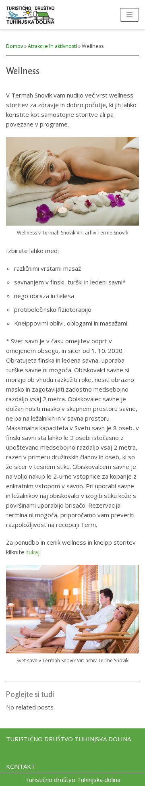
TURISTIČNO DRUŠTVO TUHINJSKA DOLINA (68, 739)
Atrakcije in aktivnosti (52, 46)
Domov (14, 46)
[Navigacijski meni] (129, 15)
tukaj (32, 552)
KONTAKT (20, 766)
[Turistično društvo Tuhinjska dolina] (30, 15)
